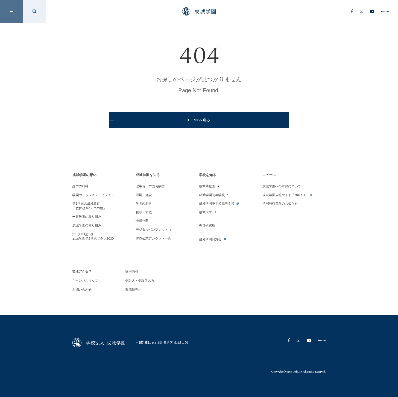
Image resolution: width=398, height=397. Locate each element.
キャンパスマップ (85, 280)
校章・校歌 (144, 212)
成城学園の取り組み (86, 225)
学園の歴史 (144, 203)
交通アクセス (82, 271)
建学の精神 (80, 186)
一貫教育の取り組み (86, 216)
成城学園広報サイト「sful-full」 (285, 195)
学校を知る (207, 175)
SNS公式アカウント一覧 (153, 238)
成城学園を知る (148, 175)
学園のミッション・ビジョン (93, 195)
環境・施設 (144, 195)
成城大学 (206, 212)
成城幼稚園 (207, 186)
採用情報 (131, 271)
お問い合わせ (82, 289)
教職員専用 (133, 289)
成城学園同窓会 (210, 239)
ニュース (269, 175)
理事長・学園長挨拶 (150, 186)
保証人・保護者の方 (139, 280)
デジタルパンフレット (152, 229)
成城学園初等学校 (212, 195)
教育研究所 (207, 225)
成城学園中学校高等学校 (217, 203)
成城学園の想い (84, 175)
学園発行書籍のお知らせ (280, 203)
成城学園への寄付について (281, 186)
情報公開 (142, 221)
